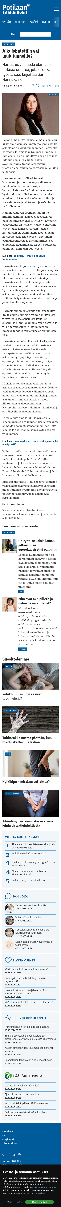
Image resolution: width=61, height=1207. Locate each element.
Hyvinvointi (9, 44)
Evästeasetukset (15, 1202)
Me (3, 1135)
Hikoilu (9, 666)
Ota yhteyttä (8, 1139)
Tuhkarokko (11, 710)
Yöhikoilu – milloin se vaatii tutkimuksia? (23, 257)
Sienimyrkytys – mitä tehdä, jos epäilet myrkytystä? (30, 442)
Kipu (8, 754)
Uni (21, 591)
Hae (13, 34)
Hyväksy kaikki (39, 1202)
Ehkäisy (23, 649)
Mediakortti (7, 1131)
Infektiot (49, 22)
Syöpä (34, 22)
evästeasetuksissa (36, 1193)
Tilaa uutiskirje (9, 1143)
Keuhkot (21, 22)
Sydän (6, 22)
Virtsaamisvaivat (13, 793)
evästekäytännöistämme (44, 1187)
